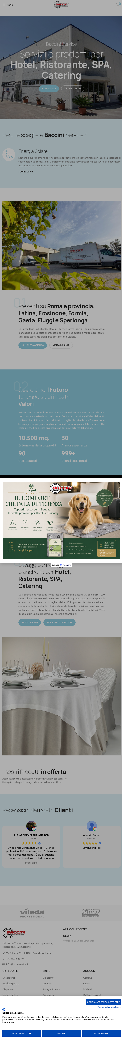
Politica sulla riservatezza (106, 1007)
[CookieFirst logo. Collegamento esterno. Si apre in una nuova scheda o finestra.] (3, 1009)
